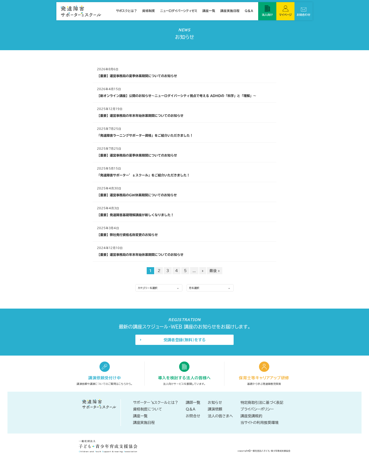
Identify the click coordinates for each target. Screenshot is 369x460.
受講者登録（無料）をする (185, 340)
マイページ (285, 14)
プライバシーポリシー (257, 409)
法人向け (267, 14)
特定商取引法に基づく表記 (261, 402)
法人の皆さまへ (220, 416)
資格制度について (147, 409)
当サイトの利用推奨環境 (259, 422)
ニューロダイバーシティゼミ (178, 10)
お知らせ (215, 402)
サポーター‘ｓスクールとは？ (155, 402)
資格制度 (148, 10)
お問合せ (193, 416)
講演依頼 (215, 409)
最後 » (214, 270)
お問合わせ (303, 14)
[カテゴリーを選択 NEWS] (158, 287)
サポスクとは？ (126, 10)
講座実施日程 (230, 10)
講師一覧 (193, 402)
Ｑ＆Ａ (249, 10)
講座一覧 (208, 10)
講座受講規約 (251, 416)
